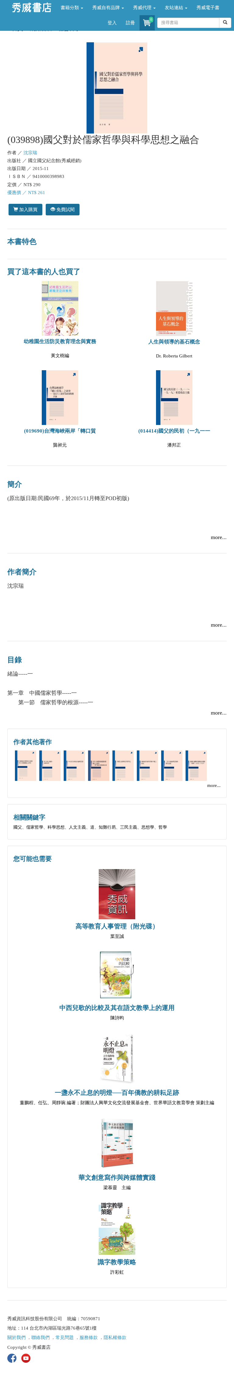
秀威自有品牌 (106, 7)
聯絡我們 (40, 1337)
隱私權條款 (115, 1337)
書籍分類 (70, 7)
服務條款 (89, 1337)
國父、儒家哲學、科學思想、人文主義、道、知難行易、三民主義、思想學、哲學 (90, 827)
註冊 (130, 22)
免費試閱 (65, 209)
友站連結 (174, 7)
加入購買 (27, 209)
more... (219, 537)
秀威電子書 (208, 7)
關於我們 (16, 1337)
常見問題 (64, 1337)
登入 (112, 22)
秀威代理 (143, 7)
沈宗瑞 (30, 152)
